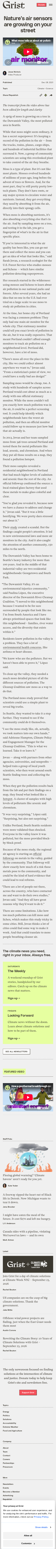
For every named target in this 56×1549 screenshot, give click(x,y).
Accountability (9, 1423)
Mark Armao (8, 1240)
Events (6, 1488)
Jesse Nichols (14, 72)
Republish (7, 1499)
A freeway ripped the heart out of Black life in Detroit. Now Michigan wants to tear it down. (27, 1198)
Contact (6, 1455)
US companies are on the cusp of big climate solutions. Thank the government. (25, 1301)
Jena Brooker (9, 1207)
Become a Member (11, 1491)
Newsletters (8, 1484)
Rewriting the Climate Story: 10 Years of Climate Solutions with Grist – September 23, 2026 (27, 1342)
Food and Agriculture (12, 1430)
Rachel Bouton (9, 1289)
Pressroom (8, 1467)
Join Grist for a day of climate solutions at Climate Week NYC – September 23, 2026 (27, 1280)
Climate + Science (45, 88)
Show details (41, 1527)
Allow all (28, 1535)
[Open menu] (50, 4)
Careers (6, 1459)
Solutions (7, 1419)
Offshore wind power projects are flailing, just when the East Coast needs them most (27, 1322)
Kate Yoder (13, 1185)
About (5, 1448)
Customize (26, 1543)
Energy (6, 1412)
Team (5, 1451)
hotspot (7, 798)
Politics (6, 1415)
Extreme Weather (10, 1427)
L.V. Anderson (9, 1223)
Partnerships (8, 1463)
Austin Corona (9, 1330)
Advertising (8, 1495)
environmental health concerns (22, 647)
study (13, 527)
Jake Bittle (7, 1310)
